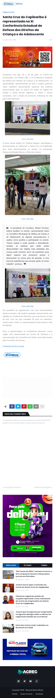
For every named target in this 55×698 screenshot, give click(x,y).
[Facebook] (12, 406)
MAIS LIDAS (11, 565)
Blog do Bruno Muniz (34, 690)
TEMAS (44, 565)
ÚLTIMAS (27, 565)
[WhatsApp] (30, 406)
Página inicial (8, 12)
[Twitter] (18, 406)
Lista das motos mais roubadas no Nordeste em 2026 (32, 626)
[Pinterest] (24, 406)
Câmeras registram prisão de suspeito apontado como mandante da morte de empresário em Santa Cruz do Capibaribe (33, 600)
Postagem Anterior (12, 487)
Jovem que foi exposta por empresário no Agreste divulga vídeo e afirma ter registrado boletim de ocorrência (34, 614)
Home (14, 694)
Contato (39, 694)
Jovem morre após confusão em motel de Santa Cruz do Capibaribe (32, 586)
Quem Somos (26, 694)
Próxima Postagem (42, 487)
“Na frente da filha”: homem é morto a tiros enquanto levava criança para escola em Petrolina (34, 573)
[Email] (36, 406)
